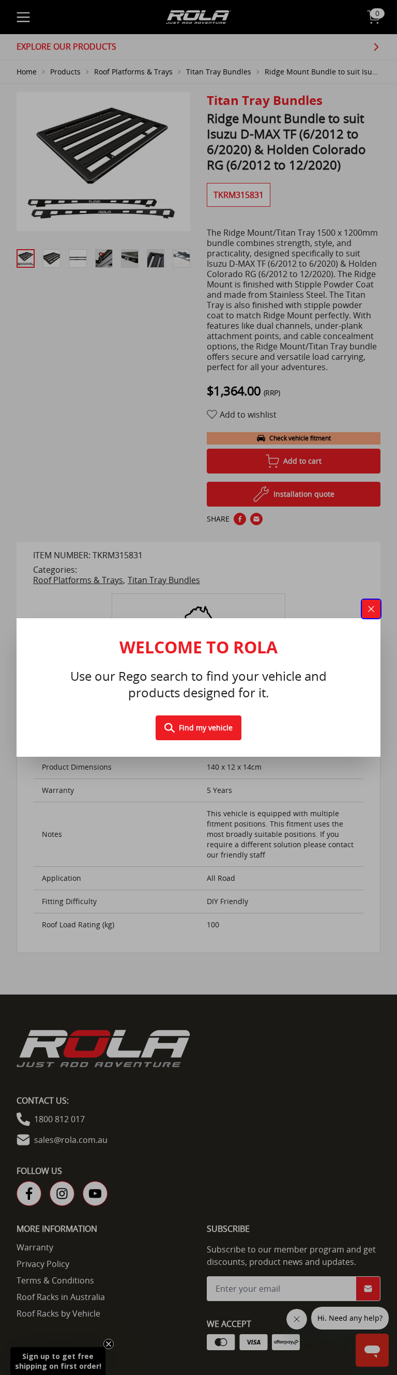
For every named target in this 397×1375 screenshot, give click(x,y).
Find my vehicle (206, 727)
